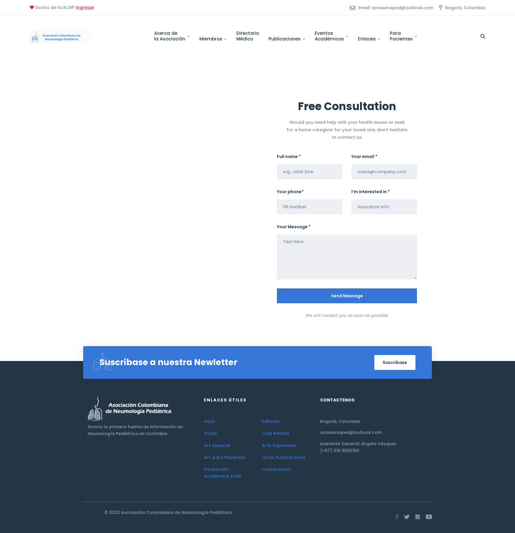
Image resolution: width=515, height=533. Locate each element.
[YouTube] (429, 516)
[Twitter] (407, 516)
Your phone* (290, 192)
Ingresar (85, 7)
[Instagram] (417, 516)
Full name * (289, 157)
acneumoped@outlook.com (351, 432)
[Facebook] (397, 516)
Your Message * (294, 227)
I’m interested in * (370, 192)
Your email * (364, 157)
